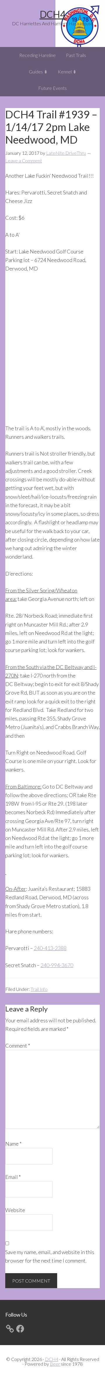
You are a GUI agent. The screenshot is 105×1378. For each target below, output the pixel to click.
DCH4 (53, 14)
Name (13, 1143)
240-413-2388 (50, 948)
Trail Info (39, 989)
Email (13, 1177)
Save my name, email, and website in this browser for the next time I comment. (49, 1256)
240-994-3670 (57, 965)
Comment (17, 1045)
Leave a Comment (23, 160)
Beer (55, 1364)
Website (15, 1210)
